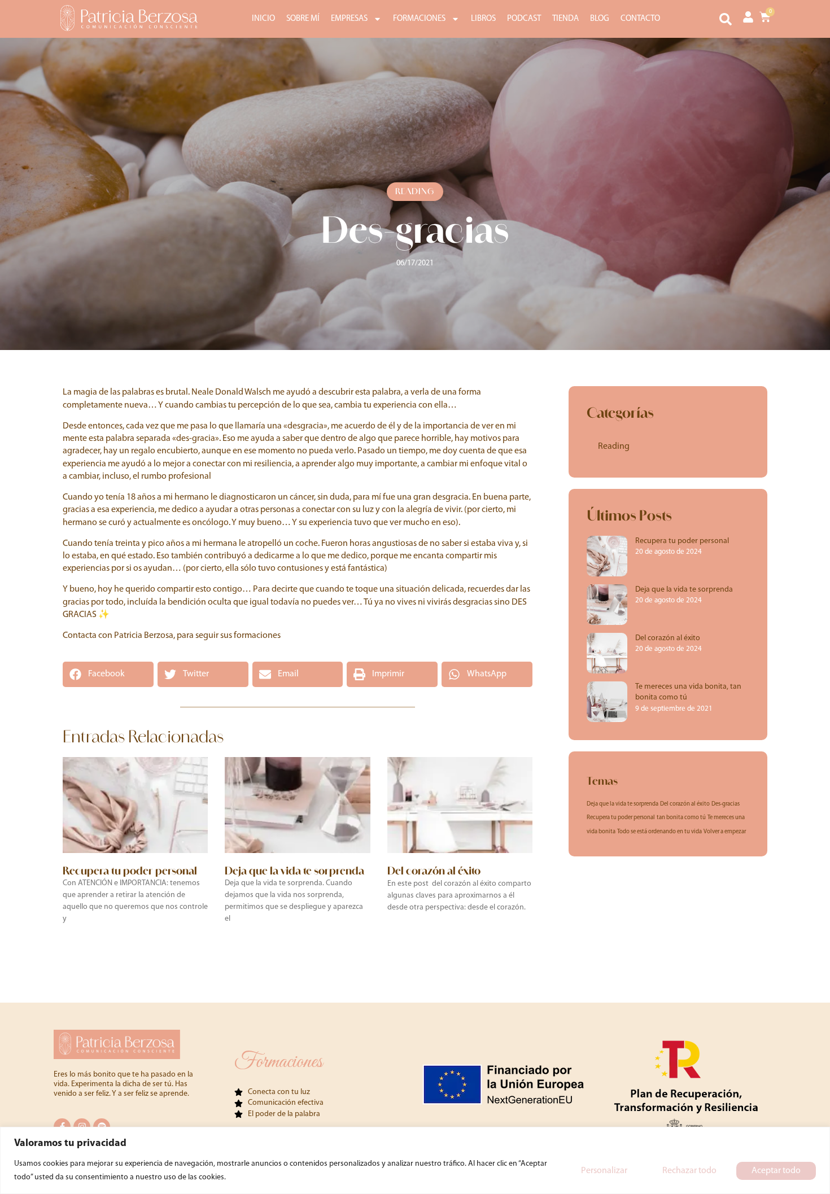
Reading (415, 191)
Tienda (565, 19)
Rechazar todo (689, 1170)
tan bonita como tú (681, 818)
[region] (415, 1160)
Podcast (524, 19)
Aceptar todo (776, 1170)
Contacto (640, 19)
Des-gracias (725, 804)
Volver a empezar (725, 832)
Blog (599, 19)
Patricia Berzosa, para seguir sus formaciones (197, 635)
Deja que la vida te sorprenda (294, 870)
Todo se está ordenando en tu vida (659, 832)
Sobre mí (303, 19)
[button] (725, 19)
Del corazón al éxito (433, 870)
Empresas (349, 19)
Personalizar (604, 1170)
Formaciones (419, 19)
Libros (483, 19)
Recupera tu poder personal (130, 870)
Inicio (263, 19)
